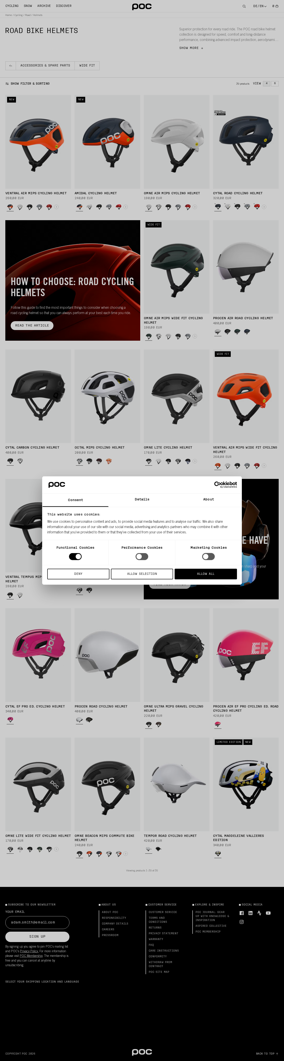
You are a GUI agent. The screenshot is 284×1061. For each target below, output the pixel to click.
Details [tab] (142, 499)
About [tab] (208, 499)
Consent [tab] (75, 500)
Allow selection (142, 573)
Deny (78, 573)
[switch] (142, 556)
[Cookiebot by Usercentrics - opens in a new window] (217, 485)
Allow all (205, 573)
